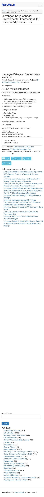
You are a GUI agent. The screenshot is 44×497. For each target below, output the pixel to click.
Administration (9, 433)
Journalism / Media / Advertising (15, 458)
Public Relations (10, 473)
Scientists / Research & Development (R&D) (20, 477)
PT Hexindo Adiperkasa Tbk (20, 149)
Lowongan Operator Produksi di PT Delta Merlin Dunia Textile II (23, 208)
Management (8, 461)
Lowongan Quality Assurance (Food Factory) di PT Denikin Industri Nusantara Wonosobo (22, 180)
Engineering (8, 444)
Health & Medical (10, 449)
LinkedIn (7, 163)
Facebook (17, 159)
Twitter (28, 159)
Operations (8, 468)
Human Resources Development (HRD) (18, 454)
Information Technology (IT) (13, 456)
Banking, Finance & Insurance (14, 435)
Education (7, 442)
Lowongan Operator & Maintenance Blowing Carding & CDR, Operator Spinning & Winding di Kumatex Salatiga (23, 174)
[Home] (8, 4)
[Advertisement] (22, 50)
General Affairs (9, 447)
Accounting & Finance (12, 430)
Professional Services (11, 470)
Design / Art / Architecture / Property (16, 440)
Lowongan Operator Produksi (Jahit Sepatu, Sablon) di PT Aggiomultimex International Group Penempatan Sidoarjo (23, 223)
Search (5, 424)
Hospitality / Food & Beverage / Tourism (18, 451)
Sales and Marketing (11, 475)
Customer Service (10, 437)
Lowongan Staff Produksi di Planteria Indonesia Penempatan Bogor (21, 217)
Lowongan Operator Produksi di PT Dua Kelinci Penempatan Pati (21, 213)
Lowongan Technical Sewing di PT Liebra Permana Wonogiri (22, 196)
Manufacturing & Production (24, 147)
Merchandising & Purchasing (14, 466)
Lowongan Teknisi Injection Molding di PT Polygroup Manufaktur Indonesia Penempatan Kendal (23, 184)
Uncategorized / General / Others (15, 480)
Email (7, 159)
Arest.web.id (19, 492)
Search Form (7, 413)
